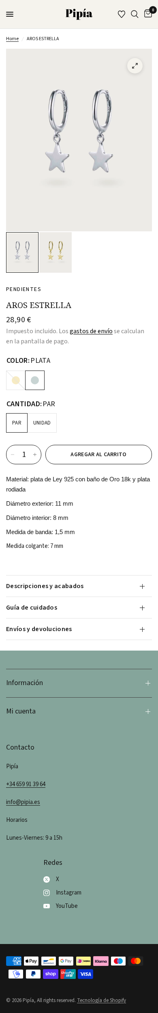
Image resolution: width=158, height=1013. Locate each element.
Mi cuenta (21, 711)
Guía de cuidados (31, 607)
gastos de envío (91, 331)
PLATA (35, 380)
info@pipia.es (23, 802)
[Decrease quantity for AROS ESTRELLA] (12, 454)
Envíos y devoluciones (39, 629)
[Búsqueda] (134, 14)
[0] (146, 14)
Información (24, 683)
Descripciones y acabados (45, 586)
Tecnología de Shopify (101, 1000)
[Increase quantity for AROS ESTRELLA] (35, 454)
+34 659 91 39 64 (25, 784)
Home (12, 38)
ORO (16, 380)
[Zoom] (135, 65)
